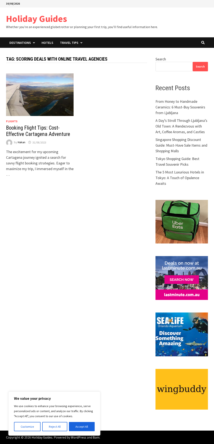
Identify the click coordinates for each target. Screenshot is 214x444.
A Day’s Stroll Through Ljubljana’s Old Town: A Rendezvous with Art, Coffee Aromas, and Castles (181, 126)
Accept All (81, 426)
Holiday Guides (36, 18)
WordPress (78, 437)
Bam (96, 437)
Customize (27, 426)
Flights (12, 121)
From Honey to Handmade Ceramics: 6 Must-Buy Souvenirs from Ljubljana (180, 107)
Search (160, 59)
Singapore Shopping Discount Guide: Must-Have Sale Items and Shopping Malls (181, 145)
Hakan (21, 142)
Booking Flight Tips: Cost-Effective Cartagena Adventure (38, 131)
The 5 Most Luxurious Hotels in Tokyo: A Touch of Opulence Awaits (179, 178)
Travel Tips (69, 42)
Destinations (20, 42)
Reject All (55, 426)
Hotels (47, 42)
